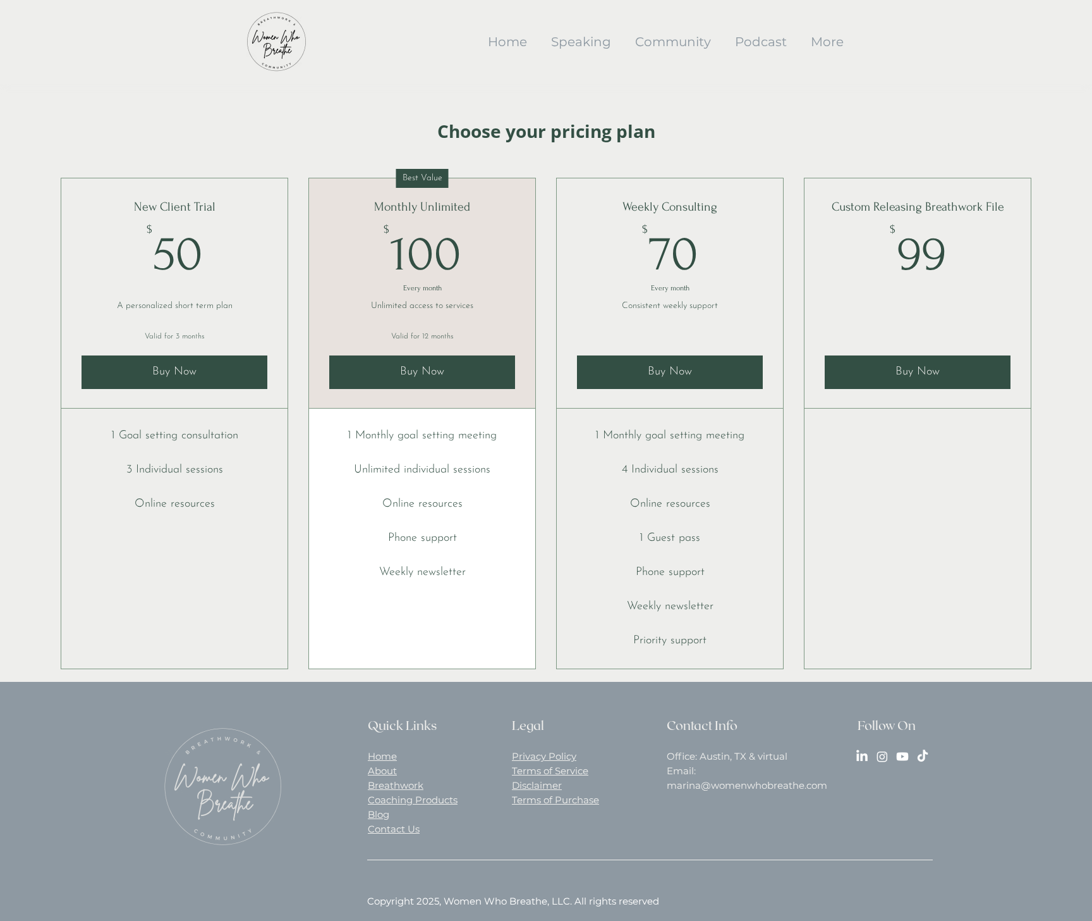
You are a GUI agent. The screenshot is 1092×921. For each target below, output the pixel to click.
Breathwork (395, 785)
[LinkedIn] (862, 756)
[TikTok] (923, 756)
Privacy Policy (544, 756)
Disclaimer (537, 785)
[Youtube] (902, 756)
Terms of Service (550, 771)
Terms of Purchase (555, 800)
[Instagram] (882, 756)
